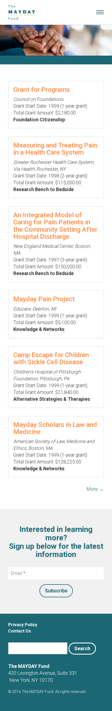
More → (95, 489)
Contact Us (19, 631)
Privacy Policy (22, 624)
